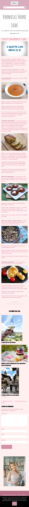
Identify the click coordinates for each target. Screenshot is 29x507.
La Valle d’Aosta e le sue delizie (10, 395)
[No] (27, 501)
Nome (3, 429)
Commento (4, 413)
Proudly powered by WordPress (9, 494)
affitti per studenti (16, 60)
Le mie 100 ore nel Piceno (8, 342)
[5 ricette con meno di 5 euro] (14, 55)
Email (3, 434)
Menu (15, 3)
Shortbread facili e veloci (20, 401)
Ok (14, 503)
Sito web (3, 440)
